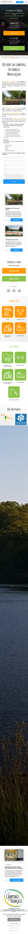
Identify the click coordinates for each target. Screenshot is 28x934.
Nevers (6, 149)
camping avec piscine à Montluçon (12, 113)
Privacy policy (14, 930)
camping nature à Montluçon (19, 118)
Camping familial (14, 33)
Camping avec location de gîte (11, 133)
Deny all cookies (14, 923)
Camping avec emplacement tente (12, 129)
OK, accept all (14, 919)
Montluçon (12, 56)
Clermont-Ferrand (8, 145)
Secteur (6, 56)
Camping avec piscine (11, 239)
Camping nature (14, 48)
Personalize (14, 927)
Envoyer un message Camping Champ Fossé (14, 271)
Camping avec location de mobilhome (12, 134)
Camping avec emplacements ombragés (12, 130)
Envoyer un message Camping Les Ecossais (14, 279)
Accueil (2, 56)
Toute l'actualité (16, 881)
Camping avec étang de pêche (12, 208)
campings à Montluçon (10, 81)
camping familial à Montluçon (12, 108)
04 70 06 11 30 (15, 28)
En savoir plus (16, 219)
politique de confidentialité (18, 178)
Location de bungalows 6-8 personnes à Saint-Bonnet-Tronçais (13, 868)
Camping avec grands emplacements (12, 132)
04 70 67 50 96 (15, 18)
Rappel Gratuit (19, 2)
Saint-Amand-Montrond (9, 150)
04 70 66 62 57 (15, 43)
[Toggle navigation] (26, 2)
